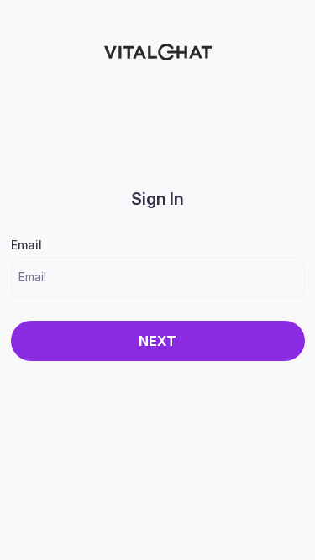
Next (157, 340)
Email (26, 245)
